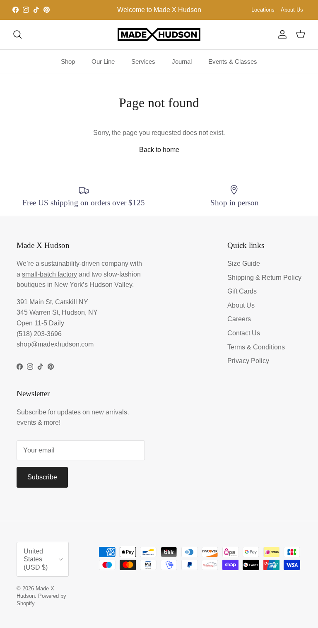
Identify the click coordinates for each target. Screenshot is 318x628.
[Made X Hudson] (159, 34)
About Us (292, 10)
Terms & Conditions (256, 347)
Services (143, 61)
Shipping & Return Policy (264, 277)
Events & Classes (232, 61)
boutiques (31, 284)
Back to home (159, 149)
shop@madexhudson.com (55, 344)
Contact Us (243, 333)
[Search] (17, 34)
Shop (68, 61)
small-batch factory (49, 274)
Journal (182, 61)
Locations (263, 10)
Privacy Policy (248, 360)
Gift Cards (242, 291)
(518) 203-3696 (39, 333)
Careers (239, 318)
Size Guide (243, 263)
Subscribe (42, 477)
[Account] (280, 34)
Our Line (103, 61)
